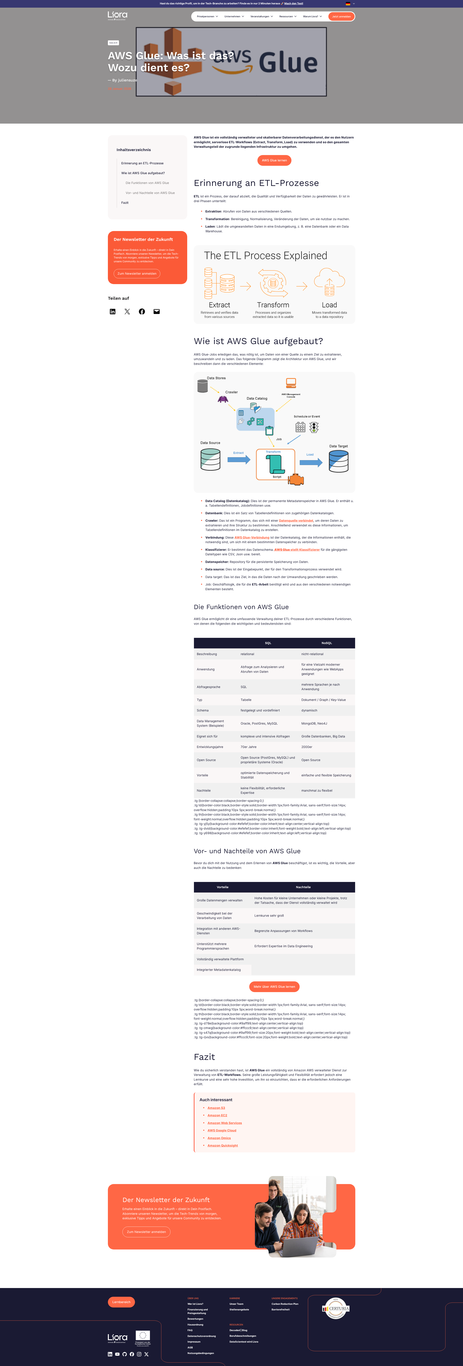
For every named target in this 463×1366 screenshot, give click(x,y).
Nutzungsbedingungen (201, 1353)
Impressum (194, 1341)
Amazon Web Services (225, 1123)
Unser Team (236, 1303)
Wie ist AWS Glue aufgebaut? (143, 173)
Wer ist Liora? (195, 1303)
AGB (190, 1347)
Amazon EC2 (217, 1115)
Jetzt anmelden (341, 16)
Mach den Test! (293, 3)
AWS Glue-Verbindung (252, 537)
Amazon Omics (219, 1138)
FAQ (190, 1330)
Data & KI (113, 43)
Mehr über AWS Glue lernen (274, 986)
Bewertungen (195, 1318)
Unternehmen (232, 16)
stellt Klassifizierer (297, 549)
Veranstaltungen (260, 16)
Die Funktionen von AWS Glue (147, 183)
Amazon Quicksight (223, 1145)
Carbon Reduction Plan (285, 1303)
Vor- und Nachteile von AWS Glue (150, 193)
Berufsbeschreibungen (243, 1335)
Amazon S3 (216, 1108)
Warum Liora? (310, 16)
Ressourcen (286, 16)
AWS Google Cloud (222, 1130)
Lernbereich (121, 1302)
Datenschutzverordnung (202, 1336)
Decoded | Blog (238, 1330)
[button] (350, 3)
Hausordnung (195, 1324)
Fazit (124, 202)
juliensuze (127, 80)
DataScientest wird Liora (244, 1341)
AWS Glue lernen (274, 160)
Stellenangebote (239, 1309)
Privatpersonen (205, 16)
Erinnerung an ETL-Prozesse (142, 163)
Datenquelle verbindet (296, 520)
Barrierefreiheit (281, 1309)
